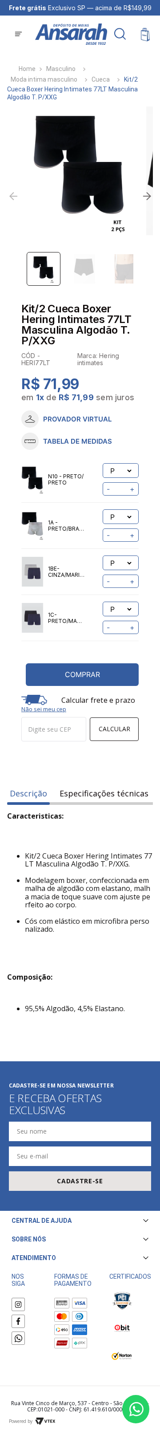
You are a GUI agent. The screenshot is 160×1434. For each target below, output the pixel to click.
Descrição (28, 793)
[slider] (80, 170)
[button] (18, 35)
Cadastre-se (80, 1181)
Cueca (101, 79)
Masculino (61, 68)
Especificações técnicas (104, 793)
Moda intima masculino (44, 79)
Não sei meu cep (43, 709)
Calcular (114, 729)
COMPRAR (82, 674)
